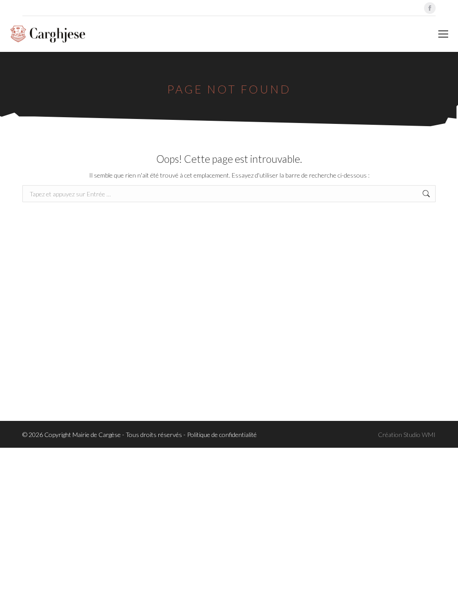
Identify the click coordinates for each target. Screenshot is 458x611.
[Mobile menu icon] (443, 34)
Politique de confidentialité (222, 434)
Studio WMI (419, 434)
